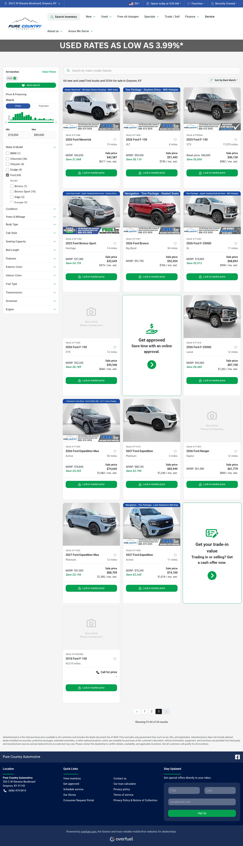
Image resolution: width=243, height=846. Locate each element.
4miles (173, 144)
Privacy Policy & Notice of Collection (135, 800)
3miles (173, 456)
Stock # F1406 (133, 135)
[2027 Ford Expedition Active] (151, 524)
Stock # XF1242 (74, 239)
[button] (33, 3)
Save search (33, 85)
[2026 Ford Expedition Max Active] (91, 420)
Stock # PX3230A (74, 654)
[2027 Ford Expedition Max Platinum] (91, 524)
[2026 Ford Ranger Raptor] (212, 420)
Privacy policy (121, 789)
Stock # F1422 (73, 550)
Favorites (197, 3)
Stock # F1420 (193, 239)
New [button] (89, 16)
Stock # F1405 (133, 550)
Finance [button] (190, 16)
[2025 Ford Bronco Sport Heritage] (91, 212)
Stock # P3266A (194, 135)
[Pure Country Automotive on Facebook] (236, 757)
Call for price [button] (109, 672)
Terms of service (123, 794)
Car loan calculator (124, 783)
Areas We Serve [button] (78, 31)
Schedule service (73, 789)
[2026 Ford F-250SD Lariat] (212, 316)
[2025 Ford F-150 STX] (212, 108)
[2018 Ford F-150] (91, 628)
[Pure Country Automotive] (25, 23)
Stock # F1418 (193, 342)
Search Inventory (66, 16)
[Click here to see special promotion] (121, 45)
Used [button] (104, 16)
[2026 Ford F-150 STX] (91, 316)
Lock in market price (93, 172)
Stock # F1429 (193, 446)
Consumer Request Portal (78, 800)
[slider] (6, 122)
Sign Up (202, 813)
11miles (233, 248)
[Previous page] (137, 711)
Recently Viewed (225, 3)
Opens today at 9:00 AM (165, 3)
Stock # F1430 (73, 342)
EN (136, 3)
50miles (172, 248)
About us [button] (53, 31)
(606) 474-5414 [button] (17, 790)
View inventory (72, 778)
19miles (112, 144)
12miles (112, 352)
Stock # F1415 (133, 446)
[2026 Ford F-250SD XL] (212, 212)
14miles (112, 248)
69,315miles (73, 663)
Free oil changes (128, 16)
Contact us (119, 778)
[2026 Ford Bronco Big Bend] (151, 212)
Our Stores (69, 794)
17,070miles (230, 144)
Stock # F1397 (133, 239)
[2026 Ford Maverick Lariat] (91, 108)
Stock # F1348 (73, 135)
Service (210, 16)
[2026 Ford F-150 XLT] (151, 108)
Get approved (71, 783)
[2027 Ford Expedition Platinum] (151, 420)
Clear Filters (49, 71)
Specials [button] (149, 16)
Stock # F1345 (73, 446)
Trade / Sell (172, 16)
